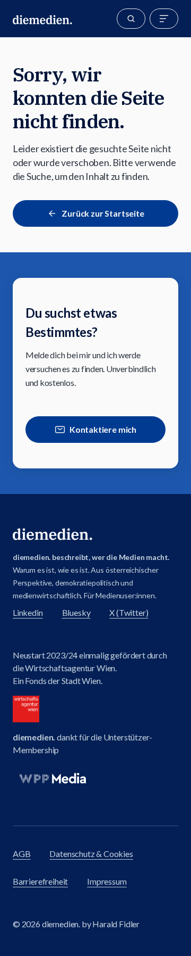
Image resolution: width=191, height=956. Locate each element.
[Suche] (131, 19)
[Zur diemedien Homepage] (42, 18)
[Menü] (164, 19)
